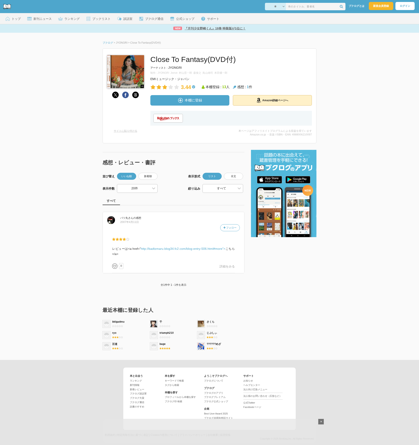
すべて (111, 200)
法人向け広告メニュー (255, 389)
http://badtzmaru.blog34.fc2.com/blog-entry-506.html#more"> (183, 248)
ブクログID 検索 (173, 401)
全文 (233, 176)
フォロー (231, 227)
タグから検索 (172, 385)
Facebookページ (252, 407)
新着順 (148, 176)
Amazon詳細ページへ (275, 100)
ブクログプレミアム (215, 397)
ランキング (136, 380)
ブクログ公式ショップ (216, 401)
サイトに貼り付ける (125, 130)
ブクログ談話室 (138, 393)
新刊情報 (134, 385)
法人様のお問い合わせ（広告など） (262, 396)
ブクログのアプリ (213, 393)
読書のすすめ (137, 406)
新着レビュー (137, 389)
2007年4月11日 (129, 222)
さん (126, 217)
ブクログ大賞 (137, 398)
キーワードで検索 (174, 380)
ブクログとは (356, 5)
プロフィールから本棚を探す (180, 397)
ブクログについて (213, 380)
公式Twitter (249, 402)
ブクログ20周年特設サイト (218, 418)
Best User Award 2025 (216, 413)
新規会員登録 (381, 5)
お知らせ (248, 380)
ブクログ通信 (137, 402)
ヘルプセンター (251, 385)
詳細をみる (227, 266)
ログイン (405, 5)
